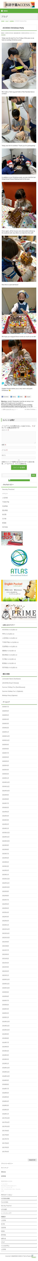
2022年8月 (5, 895)
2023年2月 (5, 870)
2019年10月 (6, 1030)
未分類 (4, 514)
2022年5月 (5, 908)
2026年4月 (5, 719)
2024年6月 (5, 807)
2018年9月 (5, 1080)
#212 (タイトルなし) (6, 1195)
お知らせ (3, 1238)
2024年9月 (5, 795)
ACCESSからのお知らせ (9, 629)
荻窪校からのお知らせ (9, 663)
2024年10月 (6, 790)
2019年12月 (6, 1021)
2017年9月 (5, 1130)
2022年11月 (5, 883)
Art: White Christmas (31, 409)
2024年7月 (5, 803)
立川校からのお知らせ (9, 659)
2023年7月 (5, 853)
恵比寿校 (5, 510)
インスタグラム (5, 1246)
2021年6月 (5, 954)
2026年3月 (5, 723)
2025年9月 (5, 744)
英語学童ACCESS (17, 1256)
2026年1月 (5, 732)
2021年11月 (5, 933)
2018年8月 (5, 1084)
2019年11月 (5, 1026)
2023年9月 (5, 845)
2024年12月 (6, 782)
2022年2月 (5, 921)
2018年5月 (5, 1097)
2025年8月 (5, 749)
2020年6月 (5, 1004)
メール (5, 450)
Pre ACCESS (4, 1202)
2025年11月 (5, 740)
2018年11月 (5, 1072)
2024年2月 (5, 824)
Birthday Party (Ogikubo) (9, 695)
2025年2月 (5, 774)
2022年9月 (5, 891)
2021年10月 (6, 937)
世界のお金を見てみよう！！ (9, 409)
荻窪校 (4, 523)
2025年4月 (5, 765)
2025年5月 (5, 761)
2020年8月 (5, 996)
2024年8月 (5, 799)
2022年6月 (5, 904)
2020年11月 (5, 983)
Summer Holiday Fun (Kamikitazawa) (13, 687)
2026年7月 (5, 706)
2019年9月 (5, 1034)
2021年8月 (5, 946)
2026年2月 (5, 727)
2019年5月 (5, 1046)
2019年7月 (5, 1042)
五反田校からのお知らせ (9, 646)
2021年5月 (5, 958)
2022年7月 (5, 900)
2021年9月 (5, 942)
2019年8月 (5, 1038)
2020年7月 (5, 1000)
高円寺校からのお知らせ (9, 667)
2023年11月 (5, 837)
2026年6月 (5, 711)
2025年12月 (6, 736)
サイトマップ (4, 1167)
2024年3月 (5, 820)
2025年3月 (5, 769)
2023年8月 (5, 849)
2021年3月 (5, 967)
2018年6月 (5, 1093)
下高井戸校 (5, 502)
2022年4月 (5, 912)
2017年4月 (5, 1151)
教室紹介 (3, 1216)
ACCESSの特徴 (5, 1198)
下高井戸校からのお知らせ (10, 642)
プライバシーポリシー (7, 1163)
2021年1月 (5, 975)
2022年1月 (5, 925)
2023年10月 (6, 841)
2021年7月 (5, 950)
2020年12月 (6, 979)
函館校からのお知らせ (9, 650)
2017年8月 (5, 1135)
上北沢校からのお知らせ (9, 638)
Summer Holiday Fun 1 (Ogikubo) (12, 691)
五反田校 (3, 34)
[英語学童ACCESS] (19, 5)
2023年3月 (5, 866)
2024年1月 (5, 828)
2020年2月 (5, 1013)
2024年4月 (5, 816)
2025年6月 (5, 757)
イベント (5, 493)
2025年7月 (5, 753)
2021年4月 (5, 963)
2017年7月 (5, 1139)
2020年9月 (5, 992)
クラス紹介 (4, 1209)
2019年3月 (5, 1055)
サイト (4, 455)
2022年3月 (5, 916)
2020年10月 (6, 988)
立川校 (4, 518)
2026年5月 (5, 715)
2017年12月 (6, 1118)
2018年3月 (5, 1105)
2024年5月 (5, 811)
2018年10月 (6, 1076)
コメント (5, 430)
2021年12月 (6, 929)
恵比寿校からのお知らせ (9, 655)
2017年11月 (5, 1122)
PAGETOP (32, 1160)
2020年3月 (5, 1009)
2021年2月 (5, 971)
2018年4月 (5, 1101)
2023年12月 (6, 832)
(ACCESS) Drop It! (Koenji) (10, 683)
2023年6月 (5, 858)
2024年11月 (5, 786)
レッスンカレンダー (6, 1213)
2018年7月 (5, 1088)
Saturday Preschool (8, 489)
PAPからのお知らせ (8, 634)
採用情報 (3, 1176)
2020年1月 (5, 1017)
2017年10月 (6, 1126)
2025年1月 (5, 778)
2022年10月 (6, 887)
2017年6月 (5, 1143)
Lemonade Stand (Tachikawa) (11, 678)
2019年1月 (5, 1063)
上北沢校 (5, 497)
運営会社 (3, 1172)
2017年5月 (5, 1147)
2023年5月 (5, 862)
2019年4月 (5, 1051)
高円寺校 (5, 527)
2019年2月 (5, 1059)
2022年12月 (6, 879)
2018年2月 (5, 1109)
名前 (4, 444)
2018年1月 (5, 1114)
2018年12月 (6, 1067)
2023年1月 (5, 874)
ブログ (3, 1242)
